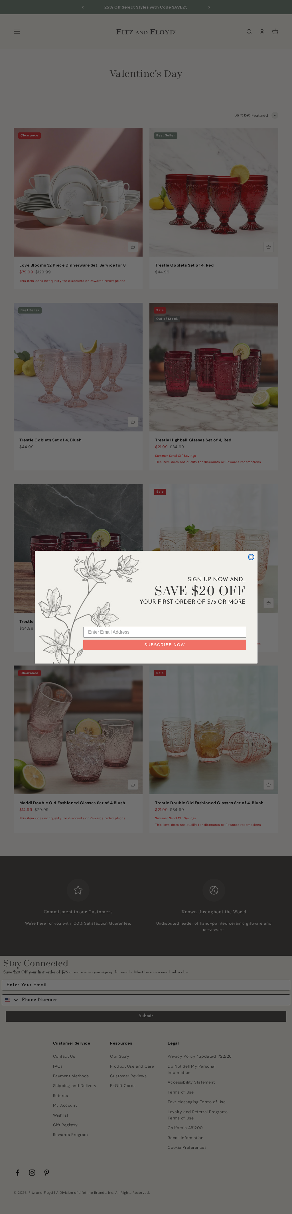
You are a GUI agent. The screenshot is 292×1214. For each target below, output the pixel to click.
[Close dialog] (251, 557)
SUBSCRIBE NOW (164, 644)
